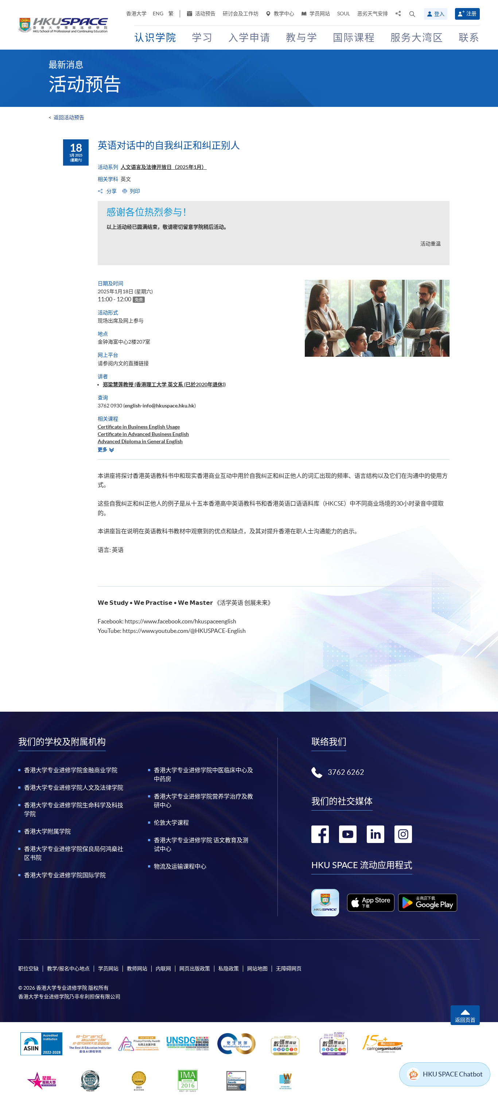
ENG (158, 13)
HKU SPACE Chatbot (453, 1074)
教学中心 (283, 13)
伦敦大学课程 (171, 822)
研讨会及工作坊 (240, 13)
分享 (111, 191)
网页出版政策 (194, 968)
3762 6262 (346, 772)
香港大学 (136, 13)
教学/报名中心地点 (68, 968)
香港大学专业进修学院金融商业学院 (70, 770)
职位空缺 (28, 968)
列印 (135, 191)
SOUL (343, 13)
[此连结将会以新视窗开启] (371, 902)
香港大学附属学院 (47, 831)
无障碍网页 (288, 968)
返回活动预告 (69, 117)
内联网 (163, 968)
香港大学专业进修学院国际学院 (65, 875)
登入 (439, 14)
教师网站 (137, 968)
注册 (471, 13)
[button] (412, 14)
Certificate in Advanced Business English (143, 434)
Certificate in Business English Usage (139, 427)
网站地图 (257, 968)
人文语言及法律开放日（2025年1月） (164, 167)
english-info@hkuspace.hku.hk (159, 406)
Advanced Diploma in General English (140, 441)
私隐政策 (228, 968)
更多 (102, 449)
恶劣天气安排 (372, 13)
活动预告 (204, 13)
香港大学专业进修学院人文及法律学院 (73, 787)
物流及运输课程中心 (180, 866)
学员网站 (319, 13)
